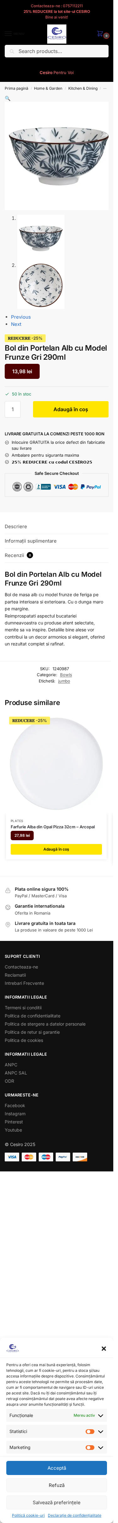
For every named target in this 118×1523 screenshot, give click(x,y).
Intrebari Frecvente (24, 983)
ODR (9, 1081)
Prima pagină (16, 88)
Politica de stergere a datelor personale (45, 1024)
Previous (21, 317)
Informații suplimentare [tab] (31, 541)
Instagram (15, 1113)
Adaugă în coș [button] (56, 849)
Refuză (57, 1485)
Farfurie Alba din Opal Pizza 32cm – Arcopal (53, 826)
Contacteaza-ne (21, 966)
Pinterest (14, 1121)
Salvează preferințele (57, 1502)
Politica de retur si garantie (32, 1032)
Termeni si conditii (23, 1007)
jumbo (64, 680)
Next (16, 324)
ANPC (11, 1064)
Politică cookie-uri (28, 1515)
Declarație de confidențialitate (74, 1515)
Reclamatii (15, 975)
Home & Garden (48, 88)
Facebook (15, 1105)
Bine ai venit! (56, 17)
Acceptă (57, 1468)
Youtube (13, 1130)
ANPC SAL (16, 1072)
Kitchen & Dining (83, 88)
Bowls (66, 674)
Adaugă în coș (70, 409)
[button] (104, 1348)
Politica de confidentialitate (32, 1015)
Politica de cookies (24, 1040)
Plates (17, 821)
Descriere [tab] (16, 526)
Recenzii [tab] (18, 555)
